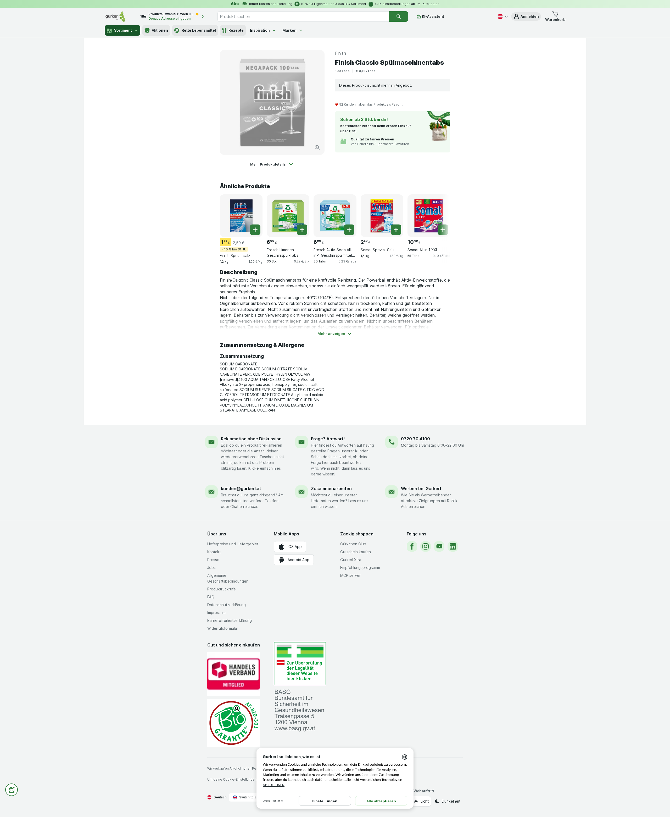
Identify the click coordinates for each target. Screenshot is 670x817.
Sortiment (123, 30)
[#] (300, 664)
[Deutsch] (502, 16)
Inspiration (260, 30)
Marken (289, 30)
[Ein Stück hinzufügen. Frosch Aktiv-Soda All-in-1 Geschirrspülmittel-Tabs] (349, 229)
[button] (526, 16)
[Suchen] (398, 16)
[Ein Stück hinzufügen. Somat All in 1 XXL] (443, 229)
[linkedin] (453, 546)
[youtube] (439, 546)
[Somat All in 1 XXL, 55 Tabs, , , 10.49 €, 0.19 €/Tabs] (428, 215)
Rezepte (236, 30)
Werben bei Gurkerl (421, 488)
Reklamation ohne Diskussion (251, 438)
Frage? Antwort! (328, 438)
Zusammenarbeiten (331, 488)
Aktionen (160, 30)
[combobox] (303, 16)
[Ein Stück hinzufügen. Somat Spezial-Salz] (396, 229)
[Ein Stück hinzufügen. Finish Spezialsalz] (255, 229)
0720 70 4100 (415, 438)
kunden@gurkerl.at (241, 488)
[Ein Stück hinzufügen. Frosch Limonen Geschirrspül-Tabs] (302, 229)
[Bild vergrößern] (317, 147)
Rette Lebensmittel (199, 30)
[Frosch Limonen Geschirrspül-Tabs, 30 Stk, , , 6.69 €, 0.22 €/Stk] (288, 215)
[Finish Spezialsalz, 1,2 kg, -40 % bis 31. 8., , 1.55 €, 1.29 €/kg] (241, 215)
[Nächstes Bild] (439, 213)
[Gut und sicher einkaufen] (233, 723)
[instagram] (425, 546)
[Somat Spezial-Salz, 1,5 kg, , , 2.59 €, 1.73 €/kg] (382, 215)
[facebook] (412, 546)
